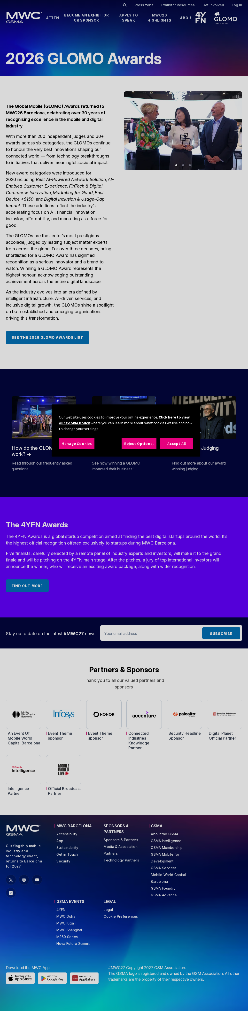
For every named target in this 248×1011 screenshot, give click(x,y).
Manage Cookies (77, 443)
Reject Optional (139, 443)
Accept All (176, 443)
